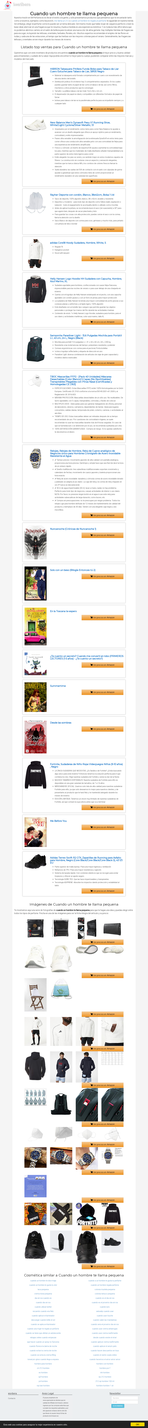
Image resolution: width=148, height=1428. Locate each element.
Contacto (11, 1398)
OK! (137, 1424)
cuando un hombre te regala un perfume (88, 21)
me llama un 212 (61, 21)
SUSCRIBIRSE (118, 1406)
